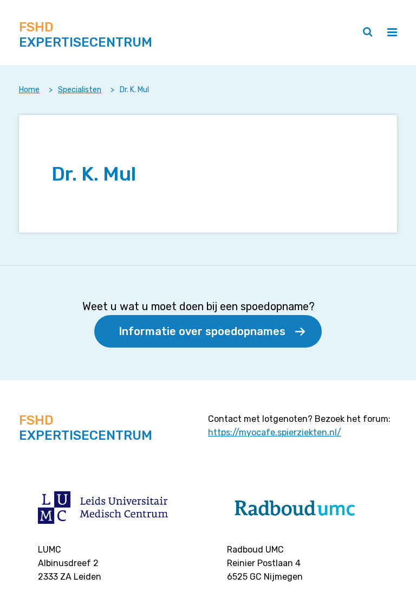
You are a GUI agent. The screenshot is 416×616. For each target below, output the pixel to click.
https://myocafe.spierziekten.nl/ (274, 432)
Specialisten (79, 89)
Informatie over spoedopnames (202, 331)
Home (29, 89)
